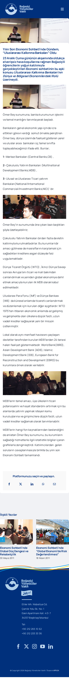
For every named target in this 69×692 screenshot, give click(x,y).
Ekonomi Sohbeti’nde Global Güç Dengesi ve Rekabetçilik (14, 551)
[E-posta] (54, 484)
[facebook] (18, 646)
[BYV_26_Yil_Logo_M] (21, 578)
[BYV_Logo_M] (19, 5)
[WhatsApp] (43, 484)
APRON (56, 670)
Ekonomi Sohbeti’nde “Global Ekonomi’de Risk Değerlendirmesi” (51, 551)
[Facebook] (9, 484)
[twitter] (26, 646)
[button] (2, 539)
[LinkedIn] (32, 484)
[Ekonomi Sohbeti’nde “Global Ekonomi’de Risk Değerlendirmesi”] (52, 521)
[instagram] (34, 646)
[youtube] (42, 646)
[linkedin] (50, 646)
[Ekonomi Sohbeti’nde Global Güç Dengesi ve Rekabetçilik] (16, 521)
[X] (21, 484)
